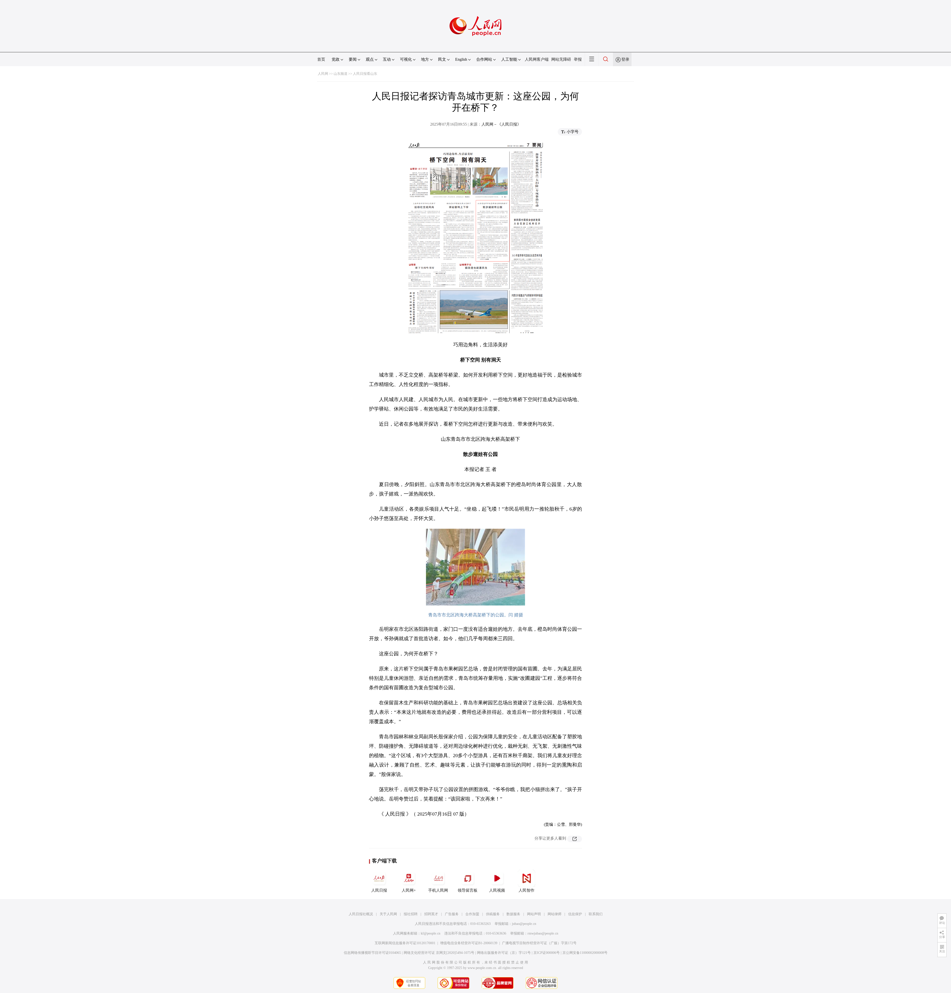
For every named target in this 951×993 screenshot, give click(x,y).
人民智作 (526, 890)
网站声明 (534, 914)
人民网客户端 (537, 59)
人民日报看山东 (365, 74)
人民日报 (379, 890)
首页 (321, 59)
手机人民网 (438, 890)
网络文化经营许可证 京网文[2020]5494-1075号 (439, 953)
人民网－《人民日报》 (501, 124)
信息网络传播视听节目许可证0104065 (372, 953)
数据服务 (513, 914)
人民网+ (409, 890)
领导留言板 (467, 890)
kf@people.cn (430, 933)
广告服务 (452, 914)
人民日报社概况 (361, 914)
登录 (625, 59)
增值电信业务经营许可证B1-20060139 (468, 943)
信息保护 (575, 914)
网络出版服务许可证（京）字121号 (504, 953)
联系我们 (596, 914)
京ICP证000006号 (546, 953)
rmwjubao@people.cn (543, 933)
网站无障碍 (561, 59)
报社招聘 (411, 914)
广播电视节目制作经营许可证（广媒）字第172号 (539, 943)
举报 (578, 59)
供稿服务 (493, 914)
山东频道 (340, 74)
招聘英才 (431, 914)
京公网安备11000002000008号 (585, 953)
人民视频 (497, 890)
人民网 (323, 74)
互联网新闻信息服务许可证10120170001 (405, 943)
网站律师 (554, 914)
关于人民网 (388, 914)
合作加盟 (472, 914)
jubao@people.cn (524, 924)
